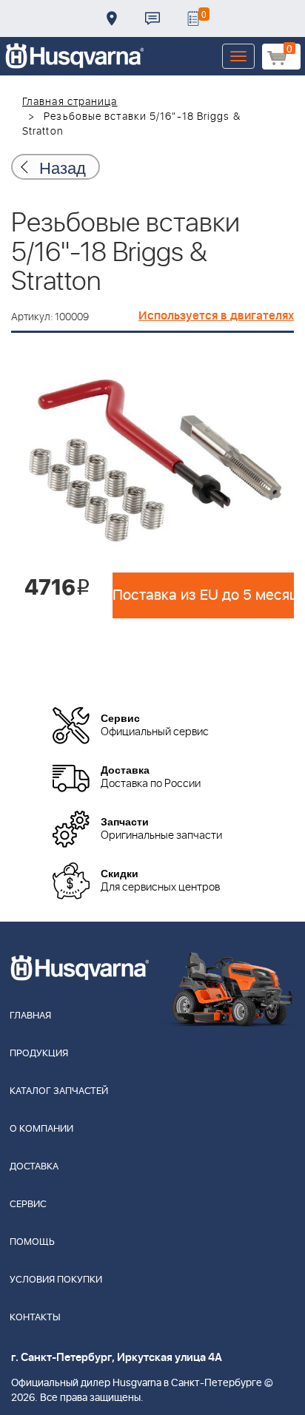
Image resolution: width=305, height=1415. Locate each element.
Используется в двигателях (216, 316)
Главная (30, 1016)
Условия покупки (56, 1280)
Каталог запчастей (59, 1091)
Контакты (152, 18)
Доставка (111, 18)
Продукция (39, 1054)
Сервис (28, 1205)
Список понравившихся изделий (193, 18)
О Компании (41, 1129)
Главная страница (70, 102)
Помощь (32, 1242)
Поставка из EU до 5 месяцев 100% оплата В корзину (203, 595)
